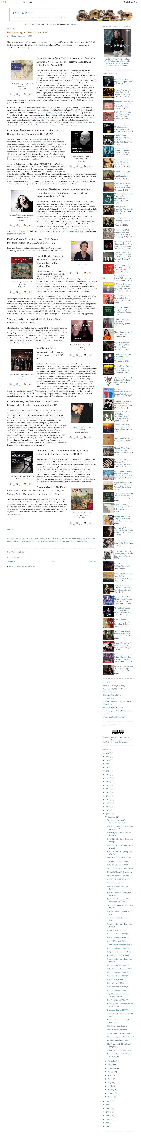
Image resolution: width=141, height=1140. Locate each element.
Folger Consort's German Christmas (120, 952)
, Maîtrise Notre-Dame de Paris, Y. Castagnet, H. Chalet (123, 600)
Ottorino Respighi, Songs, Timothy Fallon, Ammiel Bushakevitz (123, 495)
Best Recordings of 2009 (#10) (118, 1010)
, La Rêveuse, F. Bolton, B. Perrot (123, 233)
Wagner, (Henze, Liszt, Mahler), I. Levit (121, 345)
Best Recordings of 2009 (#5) (118, 972)
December (112, 817)
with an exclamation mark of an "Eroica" (38, 141)
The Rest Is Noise (109, 686)
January (111, 1097)
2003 (108, 1119)
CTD (38, 24)
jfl (94, 539)
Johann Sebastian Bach (17, 541)
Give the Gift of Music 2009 (117, 1040)
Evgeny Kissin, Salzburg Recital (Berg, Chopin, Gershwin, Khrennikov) (123, 368)
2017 (108, 785)
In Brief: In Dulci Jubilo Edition (119, 858)
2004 (108, 1116)
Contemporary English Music (118, 955)
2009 (108, 814)
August (111, 1072)
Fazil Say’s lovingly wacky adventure (71, 311)
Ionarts (23, 13)
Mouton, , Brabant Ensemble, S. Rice (122, 450)
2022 (108, 767)
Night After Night (109, 689)
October (111, 1065)
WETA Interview (35, 122)
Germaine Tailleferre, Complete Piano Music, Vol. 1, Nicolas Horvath (123, 587)
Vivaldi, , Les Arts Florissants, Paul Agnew (123, 462)
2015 (108, 792)
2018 (108, 782)
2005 (108, 1112)
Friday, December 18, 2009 (22, 36)
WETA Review (82, 122)
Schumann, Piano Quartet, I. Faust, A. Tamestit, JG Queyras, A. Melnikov (123, 104)
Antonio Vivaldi (25, 539)
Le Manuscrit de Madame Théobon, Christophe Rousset (123, 668)
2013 (108, 800)
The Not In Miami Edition (117, 1026)
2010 (108, 810)
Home (52, 561)
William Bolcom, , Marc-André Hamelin (122, 518)
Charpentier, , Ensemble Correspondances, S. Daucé (122, 128)
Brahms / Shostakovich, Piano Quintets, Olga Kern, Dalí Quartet (123, 645)
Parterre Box (107, 708)
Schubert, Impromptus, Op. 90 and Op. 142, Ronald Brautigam (122, 174)
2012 (108, 803)
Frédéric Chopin (84, 539)
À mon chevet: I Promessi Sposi (119, 1050)
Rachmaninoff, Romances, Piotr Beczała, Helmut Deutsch (123, 209)
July (110, 1075)
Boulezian (107, 695)
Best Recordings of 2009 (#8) (118, 990)
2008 (108, 1101)
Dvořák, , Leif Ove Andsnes (121, 298)
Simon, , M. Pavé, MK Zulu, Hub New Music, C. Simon (123, 474)
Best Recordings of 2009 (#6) (118, 976)
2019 (108, 778)
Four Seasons (15, 514)
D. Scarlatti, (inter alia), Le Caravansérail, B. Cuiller (123, 576)
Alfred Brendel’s (47, 311)
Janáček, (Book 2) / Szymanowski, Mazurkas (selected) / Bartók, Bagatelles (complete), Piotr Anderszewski (117, 62)
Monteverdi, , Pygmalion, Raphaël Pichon (123, 197)
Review (46, 122)
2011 (108, 807)
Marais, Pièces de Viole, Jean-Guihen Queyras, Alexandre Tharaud (123, 267)
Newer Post (11, 561)
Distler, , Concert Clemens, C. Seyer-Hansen (123, 115)
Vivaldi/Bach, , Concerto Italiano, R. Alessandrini (123, 610)
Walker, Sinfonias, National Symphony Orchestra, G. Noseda (122, 150)
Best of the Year (41, 539)
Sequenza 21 (107, 714)
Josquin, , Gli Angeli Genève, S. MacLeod (123, 162)
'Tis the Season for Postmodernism (120, 945)
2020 (108, 774)
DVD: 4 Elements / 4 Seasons (118, 876)
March (110, 1090)
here (60, 250)
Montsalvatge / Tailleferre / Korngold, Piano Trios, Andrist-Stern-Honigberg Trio (123, 245)
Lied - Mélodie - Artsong (54, 541)
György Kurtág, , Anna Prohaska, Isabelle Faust (123, 403)
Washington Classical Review (114, 717)
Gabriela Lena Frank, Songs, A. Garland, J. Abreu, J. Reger (122, 427)
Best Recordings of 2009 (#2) (118, 937)
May (110, 1082)
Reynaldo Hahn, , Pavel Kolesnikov (123, 507)
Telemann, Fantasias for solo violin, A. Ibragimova (123, 321)
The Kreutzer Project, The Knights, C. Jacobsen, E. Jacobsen (123, 380)
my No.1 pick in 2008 (22, 330)
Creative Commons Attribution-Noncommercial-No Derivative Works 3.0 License (117, 740)
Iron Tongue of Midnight (112, 701)
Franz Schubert (69, 539)
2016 (108, 789)
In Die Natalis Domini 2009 (117, 865)
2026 (108, 753)
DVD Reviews (73, 24)
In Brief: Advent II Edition (117, 1030)
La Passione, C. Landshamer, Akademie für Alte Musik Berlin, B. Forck (123, 392)
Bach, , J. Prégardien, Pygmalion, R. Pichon (122, 622)
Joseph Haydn (35, 541)
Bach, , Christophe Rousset (123, 80)
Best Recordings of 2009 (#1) (118, 934)
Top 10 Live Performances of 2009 (120, 868)
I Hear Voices (107, 704)
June (110, 1079)
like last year (43, 45)
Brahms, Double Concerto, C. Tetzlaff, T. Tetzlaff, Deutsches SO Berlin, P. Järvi (123, 138)
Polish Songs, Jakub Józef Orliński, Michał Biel (123, 565)
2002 (108, 1123)
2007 (108, 1105)
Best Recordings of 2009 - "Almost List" (27, 32)
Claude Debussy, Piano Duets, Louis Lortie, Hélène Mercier (122, 356)
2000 (108, 1126)
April (110, 1086)
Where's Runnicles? (110, 692)
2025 (108, 757)
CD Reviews (30, 24)
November (112, 1061)
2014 (108, 796)
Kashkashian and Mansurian (117, 983)
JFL (53, 24)
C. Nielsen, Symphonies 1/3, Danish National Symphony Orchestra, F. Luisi (123, 287)
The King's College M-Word (117, 861)
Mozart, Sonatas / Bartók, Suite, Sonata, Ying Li (123, 333)
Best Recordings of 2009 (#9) (118, 1000)
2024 (108, 760)
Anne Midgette (108, 698)
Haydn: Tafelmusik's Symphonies (119, 872)
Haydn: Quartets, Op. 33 (116, 930)
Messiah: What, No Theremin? (118, 879)
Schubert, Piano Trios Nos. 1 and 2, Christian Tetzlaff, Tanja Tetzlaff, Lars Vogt (122, 255)
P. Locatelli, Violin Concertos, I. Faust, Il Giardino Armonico (122, 220)
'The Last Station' (113, 883)
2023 (108, 764)
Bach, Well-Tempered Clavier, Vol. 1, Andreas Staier (122, 278)
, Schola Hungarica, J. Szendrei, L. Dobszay (122, 92)
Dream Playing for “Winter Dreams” (120, 1037)
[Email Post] (7, 534)
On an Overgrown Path (111, 711)
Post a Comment (13, 557)
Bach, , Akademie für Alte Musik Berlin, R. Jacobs (123, 530)
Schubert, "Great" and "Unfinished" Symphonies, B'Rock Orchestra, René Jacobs (122, 415)
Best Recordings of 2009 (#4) (118, 965)
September (112, 1068)
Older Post (93, 561)
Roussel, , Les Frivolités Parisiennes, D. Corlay (123, 658)
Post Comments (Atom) (26, 566)
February (111, 1093)
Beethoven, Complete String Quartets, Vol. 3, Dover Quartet (122, 309)
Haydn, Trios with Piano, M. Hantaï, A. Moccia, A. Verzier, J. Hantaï (123, 485)
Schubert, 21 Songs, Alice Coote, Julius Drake (123, 542)
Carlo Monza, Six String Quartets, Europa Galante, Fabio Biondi (123, 553)
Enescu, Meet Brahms (115, 979)
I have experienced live (70, 231)
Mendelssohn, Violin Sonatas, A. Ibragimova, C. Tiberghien (123, 633)
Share (10, 529)
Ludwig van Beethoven (76, 541)
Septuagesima (59, 112)
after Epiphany (45, 112)
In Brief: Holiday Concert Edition (119, 969)
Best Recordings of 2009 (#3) (118, 948)
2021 (108, 771)
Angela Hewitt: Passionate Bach (119, 1033)
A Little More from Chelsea (117, 941)
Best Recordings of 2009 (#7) (118, 987)
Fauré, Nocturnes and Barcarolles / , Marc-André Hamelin (123, 185)
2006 (108, 1108)
